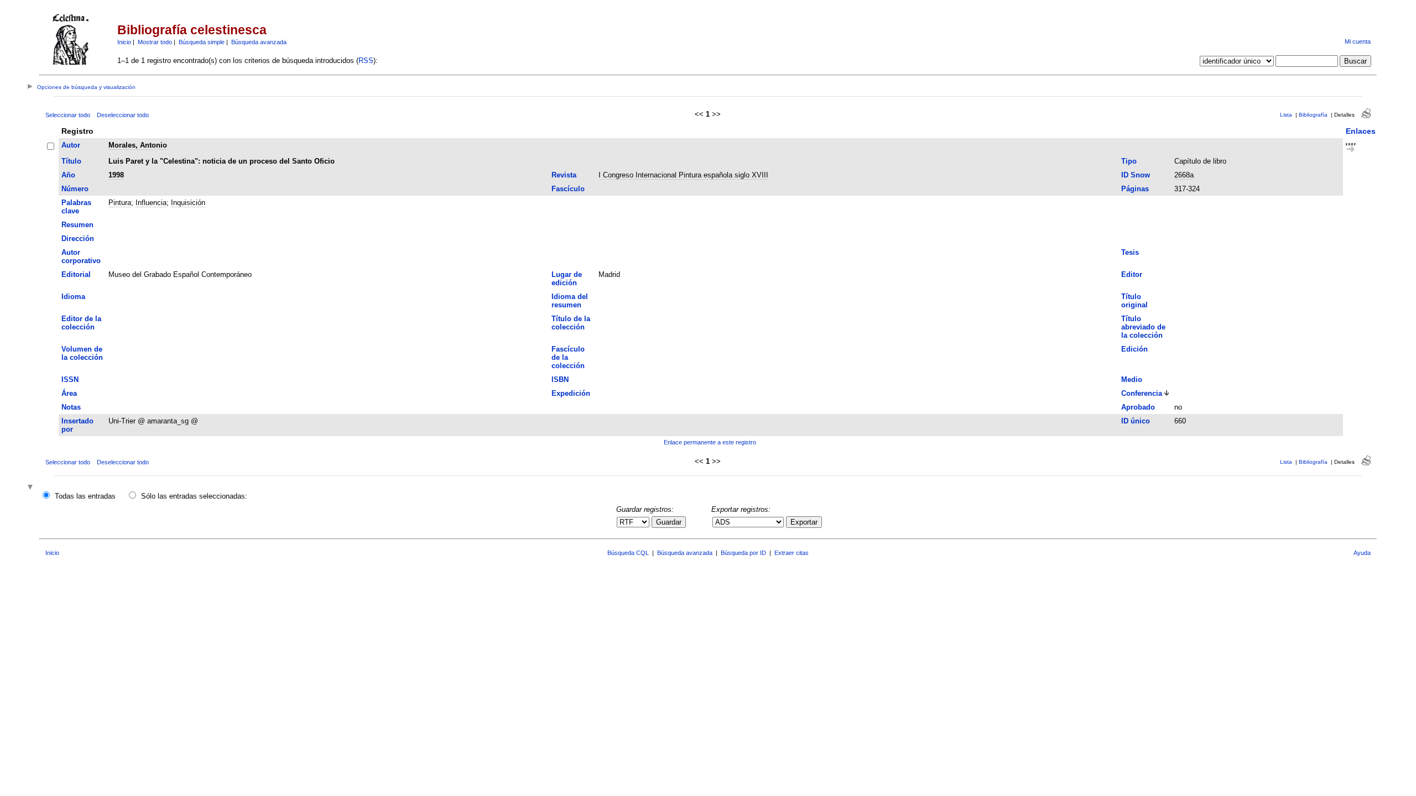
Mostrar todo (155, 42)
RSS (365, 60)
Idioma (73, 296)
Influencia (151, 202)
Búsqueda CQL (628, 552)
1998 (116, 175)
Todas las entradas (85, 496)
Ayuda (1362, 552)
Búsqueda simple (202, 42)
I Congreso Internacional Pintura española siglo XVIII (683, 175)
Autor (70, 145)
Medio (1131, 379)
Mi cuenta (1358, 41)
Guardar (668, 522)
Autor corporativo (81, 256)
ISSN (70, 379)
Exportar (804, 522)
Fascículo (568, 189)
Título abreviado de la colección (1143, 327)
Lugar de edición (566, 278)
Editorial (76, 274)
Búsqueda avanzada (259, 42)
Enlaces (1361, 131)
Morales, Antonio (137, 145)
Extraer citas (791, 552)
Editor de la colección (81, 323)
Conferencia (1141, 393)
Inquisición (188, 202)
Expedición (570, 393)
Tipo (1129, 161)
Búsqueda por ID (743, 552)
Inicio (124, 42)
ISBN (560, 379)
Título (71, 161)
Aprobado (1138, 407)
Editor (1131, 274)
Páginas (1135, 189)
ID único (1135, 421)
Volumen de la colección (82, 353)
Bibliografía (1313, 115)
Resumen (77, 225)
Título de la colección (570, 323)
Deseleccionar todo (123, 115)
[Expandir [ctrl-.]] (31, 488)
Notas (71, 407)
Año (68, 175)
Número (74, 189)
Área (69, 393)
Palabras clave (76, 206)
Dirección (77, 238)
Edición (1134, 349)
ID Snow (1135, 175)
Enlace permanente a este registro (710, 442)
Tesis (1130, 252)
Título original (1134, 300)
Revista (563, 175)
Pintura (119, 202)
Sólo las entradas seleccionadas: (194, 496)
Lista (1286, 115)
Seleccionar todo (67, 115)
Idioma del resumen (569, 300)
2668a (1184, 175)
